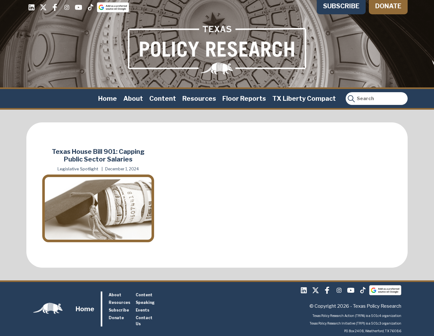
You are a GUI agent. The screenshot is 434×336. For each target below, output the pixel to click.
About (133, 98)
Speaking (145, 302)
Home (107, 98)
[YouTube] (78, 7)
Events (142, 310)
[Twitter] (43, 7)
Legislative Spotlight (78, 168)
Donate (388, 6)
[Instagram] (67, 7)
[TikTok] (90, 7)
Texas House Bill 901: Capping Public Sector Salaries (98, 155)
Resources (199, 98)
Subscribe (341, 6)
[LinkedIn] (31, 7)
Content (162, 98)
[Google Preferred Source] (113, 7)
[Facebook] (55, 7)
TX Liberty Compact (304, 98)
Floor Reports (244, 98)
